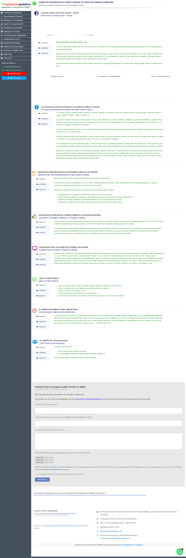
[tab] (43, 43)
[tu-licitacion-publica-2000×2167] (14, 81)
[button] (180, 552)
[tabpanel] (110, 55)
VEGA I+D (65, 515)
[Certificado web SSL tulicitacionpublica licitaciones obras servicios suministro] (165, 550)
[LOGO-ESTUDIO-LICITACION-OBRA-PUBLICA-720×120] (62, 532)
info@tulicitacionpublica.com (14, 70)
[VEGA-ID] (62, 518)
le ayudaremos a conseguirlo (132, 545)
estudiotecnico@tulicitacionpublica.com (115, 538)
